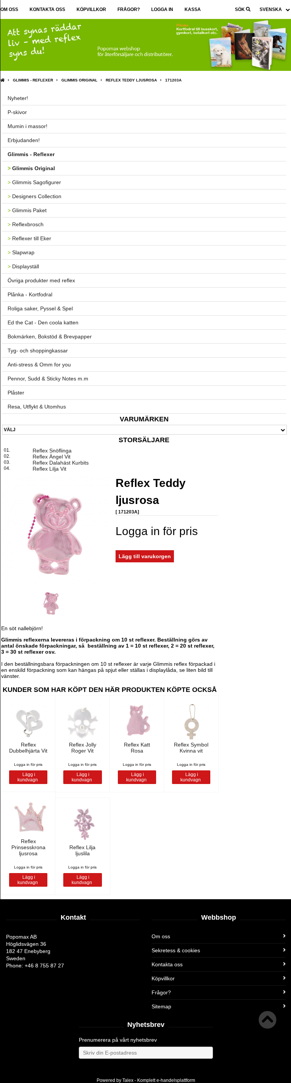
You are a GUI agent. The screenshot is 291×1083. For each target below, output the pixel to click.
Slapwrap (21, 252)
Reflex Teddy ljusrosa (131, 80)
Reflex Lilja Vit (49, 469)
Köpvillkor (91, 9)
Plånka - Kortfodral (30, 294)
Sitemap (161, 1006)
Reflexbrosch (26, 224)
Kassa (193, 9)
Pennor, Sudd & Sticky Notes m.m (48, 379)
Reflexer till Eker (29, 238)
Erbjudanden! (24, 140)
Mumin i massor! (27, 126)
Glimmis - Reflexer (33, 80)
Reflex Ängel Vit (51, 457)
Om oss (9, 9)
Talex (127, 1080)
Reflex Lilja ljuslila (82, 850)
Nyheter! (18, 98)
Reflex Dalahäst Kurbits (61, 463)
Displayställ (23, 266)
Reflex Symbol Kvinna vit (191, 748)
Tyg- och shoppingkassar (38, 350)
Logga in (162, 9)
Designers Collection (34, 196)
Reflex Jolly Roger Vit (82, 748)
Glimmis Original (79, 80)
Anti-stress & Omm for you (39, 365)
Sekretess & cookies (176, 950)
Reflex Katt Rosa (137, 748)
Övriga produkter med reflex (41, 280)
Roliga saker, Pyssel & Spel (40, 308)
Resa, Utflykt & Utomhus (37, 407)
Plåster (16, 393)
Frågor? (128, 9)
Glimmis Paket (27, 210)
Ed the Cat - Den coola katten (43, 322)
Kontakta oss (47, 9)
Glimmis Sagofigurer (34, 182)
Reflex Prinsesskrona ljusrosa (28, 847)
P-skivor (17, 112)
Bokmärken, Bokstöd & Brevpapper (50, 336)
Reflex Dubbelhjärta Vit (28, 748)
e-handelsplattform (175, 1080)
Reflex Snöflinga (52, 451)
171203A (173, 80)
